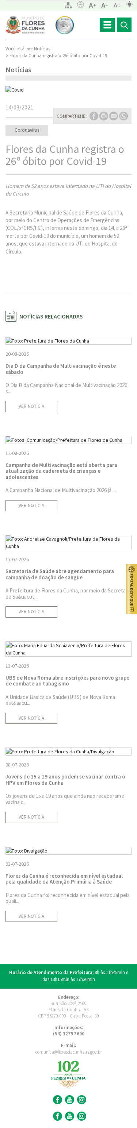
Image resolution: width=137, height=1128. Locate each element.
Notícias (42, 49)
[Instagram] (80, 1099)
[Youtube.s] (68, 1116)
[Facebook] (56, 1099)
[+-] (117, 5)
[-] (105, 5)
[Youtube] (68, 1099)
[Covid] (68, 89)
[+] (92, 5)
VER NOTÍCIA (31, 406)
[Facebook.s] (56, 1116)
